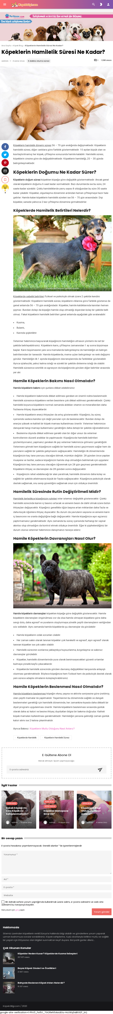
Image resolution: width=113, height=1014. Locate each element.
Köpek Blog (11, 803)
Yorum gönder (101, 911)
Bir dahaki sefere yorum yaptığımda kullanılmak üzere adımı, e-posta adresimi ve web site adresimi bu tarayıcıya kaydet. (52, 903)
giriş (17, 910)
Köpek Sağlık (50, 806)
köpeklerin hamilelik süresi (56, 737)
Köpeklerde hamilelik (26, 737)
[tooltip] (5, 146)
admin (4, 61)
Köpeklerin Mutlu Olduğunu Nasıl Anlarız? (52, 728)
